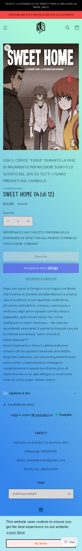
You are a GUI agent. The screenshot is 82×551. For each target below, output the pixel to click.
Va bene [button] (41, 543)
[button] (5, 27)
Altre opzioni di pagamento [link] (41, 278)
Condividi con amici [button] (21, 404)
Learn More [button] (16, 532)
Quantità (8, 213)
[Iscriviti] (68, 494)
